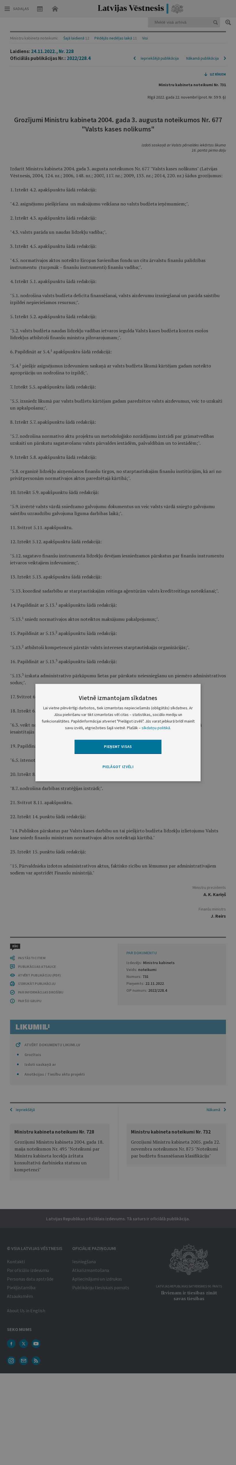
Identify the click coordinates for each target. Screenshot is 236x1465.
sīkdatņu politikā (156, 727)
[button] (118, 766)
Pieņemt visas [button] (118, 746)
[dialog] (118, 732)
